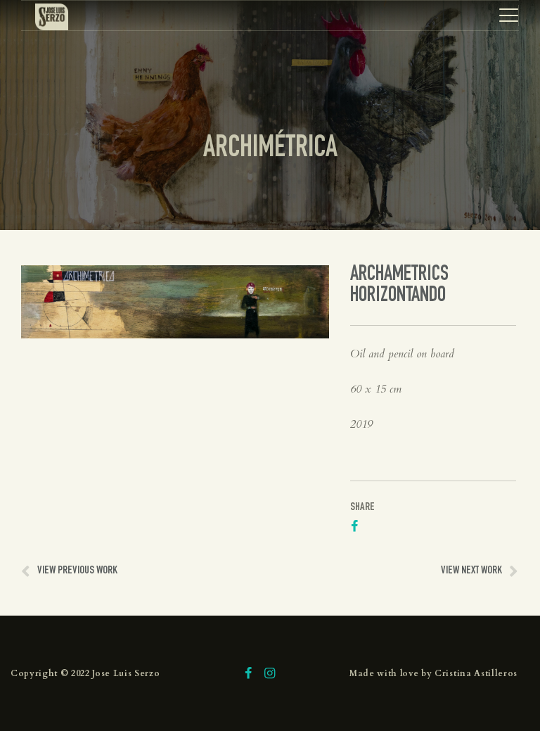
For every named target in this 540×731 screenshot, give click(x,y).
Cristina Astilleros (476, 673)
